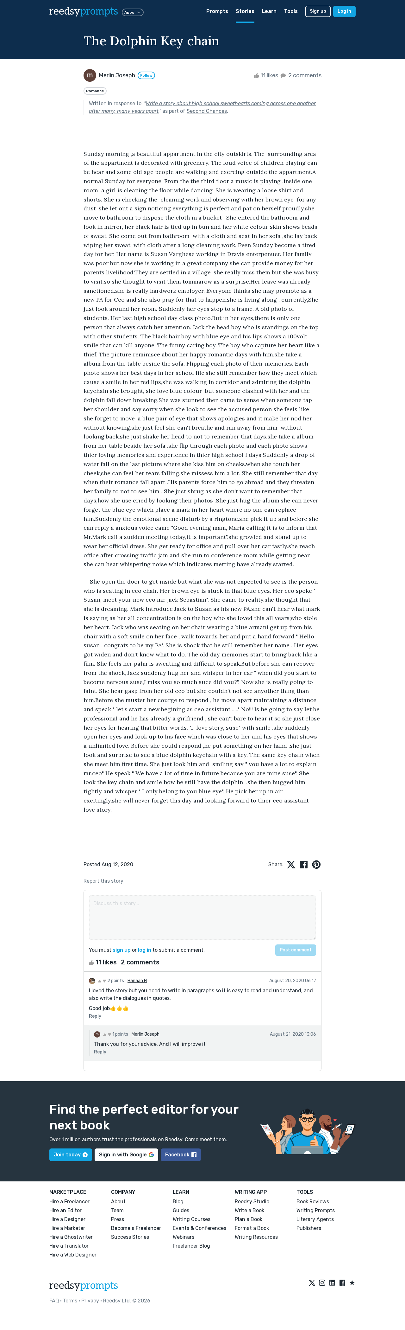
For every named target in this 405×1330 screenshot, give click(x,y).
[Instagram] (322, 1283)
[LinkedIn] (332, 1283)
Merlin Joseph (145, 1034)
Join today (67, 1155)
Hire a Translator (69, 1246)
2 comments (304, 75)
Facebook (177, 1155)
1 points (119, 1034)
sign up (122, 950)
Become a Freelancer (136, 1228)
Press (117, 1219)
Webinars (183, 1237)
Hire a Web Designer (73, 1255)
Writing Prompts (315, 1210)
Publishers (308, 1228)
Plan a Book (248, 1219)
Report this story (103, 881)
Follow (146, 75)
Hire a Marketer (67, 1228)
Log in (344, 11)
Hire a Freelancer (69, 1202)
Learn (269, 11)
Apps (129, 12)
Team (117, 1210)
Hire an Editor (65, 1210)
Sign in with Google (123, 1155)
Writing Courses (191, 1219)
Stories (245, 11)
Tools (291, 11)
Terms (70, 1301)
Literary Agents (315, 1219)
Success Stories (130, 1237)
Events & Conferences (199, 1228)
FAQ (54, 1301)
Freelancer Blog (191, 1246)
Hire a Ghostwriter (71, 1237)
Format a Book (252, 1228)
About (118, 1202)
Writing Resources (256, 1237)
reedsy (83, 11)
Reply (95, 1016)
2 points (115, 980)
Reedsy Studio (252, 1202)
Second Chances (207, 111)
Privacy (90, 1301)
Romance (95, 91)
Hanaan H (137, 980)
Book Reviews (312, 1202)
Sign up (318, 11)
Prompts (217, 11)
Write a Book (249, 1210)
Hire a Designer (67, 1219)
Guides (181, 1210)
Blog (178, 1202)
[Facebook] (342, 1283)
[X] (312, 1283)
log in (144, 950)
